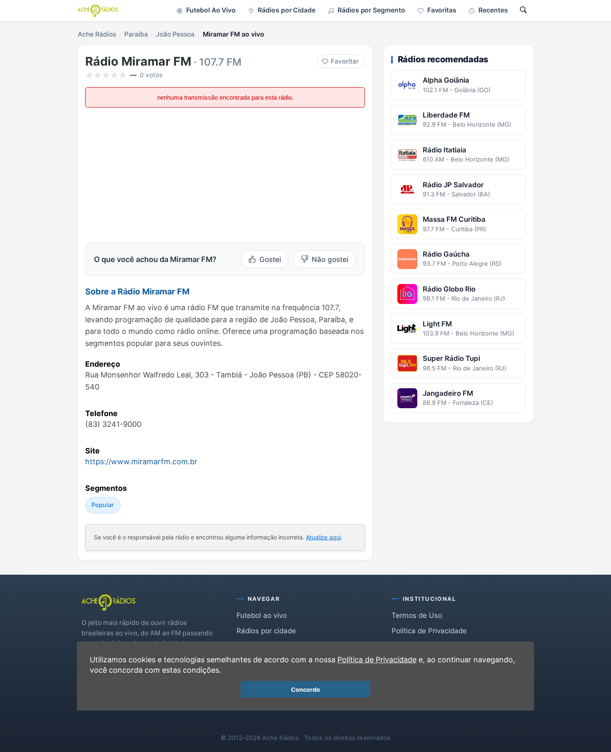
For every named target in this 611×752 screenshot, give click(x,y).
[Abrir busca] (523, 10)
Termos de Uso (417, 615)
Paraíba (136, 34)
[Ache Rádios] (98, 11)
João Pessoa (175, 34)
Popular (102, 504)
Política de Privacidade (429, 631)
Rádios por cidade (266, 631)
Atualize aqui (323, 537)
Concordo (305, 689)
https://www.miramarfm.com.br (141, 461)
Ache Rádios (97, 34)
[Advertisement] (155, 174)
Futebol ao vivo (262, 615)
